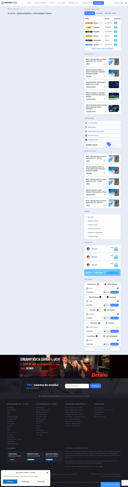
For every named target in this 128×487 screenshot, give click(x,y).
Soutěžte (89, 272)
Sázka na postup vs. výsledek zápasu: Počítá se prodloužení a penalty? (96, 94)
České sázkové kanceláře (96, 131)
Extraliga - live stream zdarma (74, 414)
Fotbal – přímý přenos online (73, 410)
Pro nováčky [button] (61, 3)
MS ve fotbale (40, 407)
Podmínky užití (98, 474)
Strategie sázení (87, 3)
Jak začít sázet (92, 123)
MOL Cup (39, 435)
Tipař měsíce (99, 272)
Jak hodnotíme (104, 476)
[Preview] (118, 327)
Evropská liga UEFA (42, 412)
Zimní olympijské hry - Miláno (74, 407)
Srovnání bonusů (93, 135)
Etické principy (106, 474)
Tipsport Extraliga (12, 416)
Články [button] (29, 3)
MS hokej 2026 (11, 410)
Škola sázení (92, 127)
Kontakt (110, 476)
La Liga (38, 423)
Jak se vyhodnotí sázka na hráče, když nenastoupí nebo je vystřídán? (96, 107)
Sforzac (94, 248)
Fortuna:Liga (40, 430)
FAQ (114, 476)
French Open (11, 423)
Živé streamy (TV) (99, 416)
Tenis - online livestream (72, 419)
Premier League (41, 419)
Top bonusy (11, 448)
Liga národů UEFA (41, 414)
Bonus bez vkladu (52, 454)
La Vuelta (10, 435)
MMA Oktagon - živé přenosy (74, 421)
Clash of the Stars (12, 444)
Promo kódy (98, 414)
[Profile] (126, 3)
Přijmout (10, 481)
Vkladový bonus (32, 454)
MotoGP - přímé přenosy (72, 426)
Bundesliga (39, 421)
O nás (101, 466)
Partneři (118, 476)
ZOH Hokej (10, 407)
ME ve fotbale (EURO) (42, 410)
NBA (8, 428)
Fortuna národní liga (42, 432)
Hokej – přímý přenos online (73, 412)
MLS (8, 430)
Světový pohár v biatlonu (14, 439)
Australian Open (12, 419)
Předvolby (41, 481)
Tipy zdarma (98, 3)
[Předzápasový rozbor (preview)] (118, 327)
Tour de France (11, 432)
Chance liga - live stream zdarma (75, 416)
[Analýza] (118, 288)
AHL (8, 414)
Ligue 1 (38, 428)
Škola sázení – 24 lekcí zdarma (103, 410)
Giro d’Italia (10, 437)
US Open (10, 426)
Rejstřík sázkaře (92, 145)
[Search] (122, 3)
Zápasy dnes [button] (74, 3)
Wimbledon (10, 421)
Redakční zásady (115, 474)
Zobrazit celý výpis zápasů (102, 349)
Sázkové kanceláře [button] (40, 3)
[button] (47, 472)
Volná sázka (13, 454)
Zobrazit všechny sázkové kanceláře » (102, 48)
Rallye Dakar (11, 441)
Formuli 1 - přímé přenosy (73, 423)
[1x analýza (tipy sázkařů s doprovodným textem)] (118, 288)
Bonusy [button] (52, 3)
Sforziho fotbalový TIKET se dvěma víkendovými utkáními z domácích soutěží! (96, 71)
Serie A (38, 426)
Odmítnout (25, 481)
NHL (8, 412)
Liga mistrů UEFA (41, 416)
